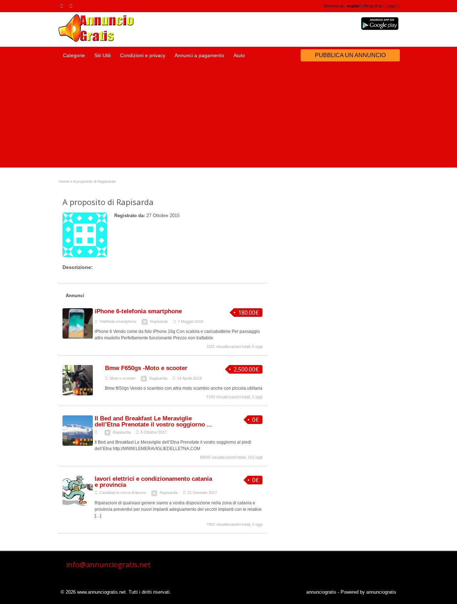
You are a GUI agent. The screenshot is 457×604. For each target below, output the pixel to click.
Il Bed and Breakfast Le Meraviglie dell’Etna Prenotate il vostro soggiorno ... (153, 421)
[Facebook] (72, 6)
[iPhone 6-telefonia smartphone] (77, 337)
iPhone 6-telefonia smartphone (138, 311)
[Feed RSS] (63, 6)
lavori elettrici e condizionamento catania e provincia (153, 481)
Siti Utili (102, 55)
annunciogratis (321, 592)
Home (64, 181)
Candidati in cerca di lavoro (122, 492)
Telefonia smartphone (117, 321)
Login (391, 6)
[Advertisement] (228, 118)
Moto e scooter (123, 378)
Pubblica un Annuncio (350, 55)
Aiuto (239, 55)
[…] (98, 515)
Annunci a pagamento (199, 55)
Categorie (74, 55)
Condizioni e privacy (142, 55)
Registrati (373, 6)
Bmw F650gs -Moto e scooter (146, 368)
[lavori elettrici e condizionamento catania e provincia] (77, 504)
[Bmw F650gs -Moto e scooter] (77, 393)
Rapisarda (159, 321)
